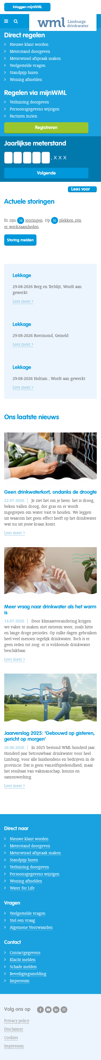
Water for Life (22, 888)
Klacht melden (23, 959)
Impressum (19, 980)
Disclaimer (13, 1029)
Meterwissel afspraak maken (35, 58)
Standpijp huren (24, 72)
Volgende (46, 173)
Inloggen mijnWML (27, 7)
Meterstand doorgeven (30, 51)
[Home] (63, 22)
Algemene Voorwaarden (31, 927)
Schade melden (23, 966)
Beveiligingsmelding (28, 973)
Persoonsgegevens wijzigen (34, 109)
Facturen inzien (23, 116)
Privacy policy (16, 1020)
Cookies (11, 1037)
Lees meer (22, 301)
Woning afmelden (26, 79)
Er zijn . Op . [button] (42, 223)
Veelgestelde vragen (27, 65)
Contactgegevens (25, 952)
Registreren (46, 127)
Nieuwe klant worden (29, 44)
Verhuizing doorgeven (29, 102)
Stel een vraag (22, 920)
